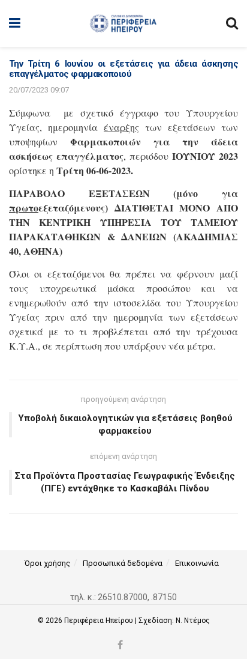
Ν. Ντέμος (193, 620)
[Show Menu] (14, 23)
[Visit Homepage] (123, 23)
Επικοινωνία (197, 563)
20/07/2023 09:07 (39, 89)
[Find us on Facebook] (120, 645)
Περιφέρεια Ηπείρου (99, 620)
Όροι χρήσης (47, 563)
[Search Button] (232, 23)
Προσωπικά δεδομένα (122, 563)
